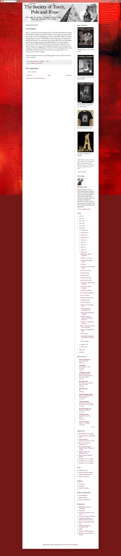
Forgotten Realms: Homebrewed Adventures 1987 (86, 440)
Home (49, 75)
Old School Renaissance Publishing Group (85, 526)
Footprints (81, 486)
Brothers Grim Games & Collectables (85, 507)
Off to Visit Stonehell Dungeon (85, 287)
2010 (80, 228)
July (82, 242)
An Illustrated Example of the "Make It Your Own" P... (87, 337)
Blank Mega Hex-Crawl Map (86, 433)
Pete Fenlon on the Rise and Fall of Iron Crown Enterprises (86, 403)
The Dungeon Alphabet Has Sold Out (87, 283)
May (82, 247)
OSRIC (81, 529)
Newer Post (29, 75)
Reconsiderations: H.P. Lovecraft (84, 367)
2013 (80, 221)
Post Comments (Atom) (39, 78)
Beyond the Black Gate (85, 409)
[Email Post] (47, 61)
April (82, 249)
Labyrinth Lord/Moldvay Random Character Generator (86, 519)
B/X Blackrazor (83, 388)
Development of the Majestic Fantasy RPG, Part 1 (86, 383)
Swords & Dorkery (84, 422)
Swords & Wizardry (84, 476)
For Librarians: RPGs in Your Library (86, 513)
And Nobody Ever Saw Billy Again (87, 267)
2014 (80, 218)
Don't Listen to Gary (85, 270)
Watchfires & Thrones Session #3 (85, 254)
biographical (33, 63)
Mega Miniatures (83, 495)
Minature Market (83, 497)
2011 (80, 226)
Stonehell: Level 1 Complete (86, 459)
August (83, 240)
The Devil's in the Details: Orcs (87, 305)
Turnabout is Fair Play (86, 258)
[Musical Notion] (83, 361)
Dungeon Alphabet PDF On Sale (87, 330)
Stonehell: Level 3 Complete (86, 463)
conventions (39, 63)
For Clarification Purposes (87, 293)
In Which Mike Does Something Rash (85, 309)
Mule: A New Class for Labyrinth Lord (84, 443)
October (83, 235)
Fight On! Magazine (84, 488)
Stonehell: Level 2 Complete (86, 461)
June (82, 245)
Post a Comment (32, 72)
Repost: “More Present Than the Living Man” (87, 326)
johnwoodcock (63, 544)
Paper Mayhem (84, 333)
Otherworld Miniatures (84, 499)
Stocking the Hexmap (85, 278)
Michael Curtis (83, 187)
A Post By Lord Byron (86, 290)
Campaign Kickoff (85, 300)
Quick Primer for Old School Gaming (86, 534)
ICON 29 (50, 32)
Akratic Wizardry (84, 401)
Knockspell (82, 484)
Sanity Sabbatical (84, 275)
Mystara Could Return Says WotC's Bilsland (85, 396)
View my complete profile (83, 209)
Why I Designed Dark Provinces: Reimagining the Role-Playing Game (86, 375)
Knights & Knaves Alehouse (86, 472)
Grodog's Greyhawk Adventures (87, 516)
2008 (80, 352)
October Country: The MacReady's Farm (84, 452)
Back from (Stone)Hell (86, 280)
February (83, 344)
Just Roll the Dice (84, 273)
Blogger (76, 544)
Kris (80, 390)
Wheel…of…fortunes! (84, 423)
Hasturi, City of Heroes (84, 410)
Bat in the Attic (83, 381)
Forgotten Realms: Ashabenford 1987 (87, 436)
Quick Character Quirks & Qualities (85, 456)
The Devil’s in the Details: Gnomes (87, 322)
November (83, 232)
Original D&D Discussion (85, 474)
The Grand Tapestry (84, 360)
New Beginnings (84, 341)
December (83, 230)
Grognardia (82, 365)
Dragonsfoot (82, 510)
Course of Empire (84, 295)
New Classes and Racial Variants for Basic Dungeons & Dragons (86, 448)
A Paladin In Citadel (84, 372)
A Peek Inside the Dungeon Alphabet (87, 313)
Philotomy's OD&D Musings (86, 531)
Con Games (83, 264)
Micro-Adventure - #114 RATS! (85, 416)
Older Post (69, 75)
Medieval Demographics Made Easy (86, 522)
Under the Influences (85, 302)
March (82, 252)
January (83, 347)
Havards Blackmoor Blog (86, 394)
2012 (80, 223)
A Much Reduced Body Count (86, 261)
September (83, 237)
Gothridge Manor (84, 414)
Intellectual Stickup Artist (86, 297)
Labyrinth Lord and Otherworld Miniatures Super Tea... (86, 318)
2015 (80, 216)
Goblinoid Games (83, 470)
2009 (80, 350)
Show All (93, 426)
